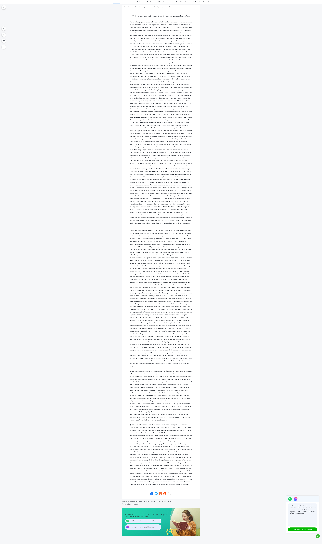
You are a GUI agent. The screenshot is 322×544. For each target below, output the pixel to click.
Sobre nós (206, 2)
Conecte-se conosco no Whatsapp (302, 529)
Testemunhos (167, 2)
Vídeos (124, 2)
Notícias (196, 2)
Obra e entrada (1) (134, 504)
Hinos (133, 2)
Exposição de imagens (183, 2)
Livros (116, 2)
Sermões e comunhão (154, 2)
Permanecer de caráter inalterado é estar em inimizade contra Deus (149, 501)
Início (109, 2)
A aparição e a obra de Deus (130, 7)
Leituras (139, 2)
